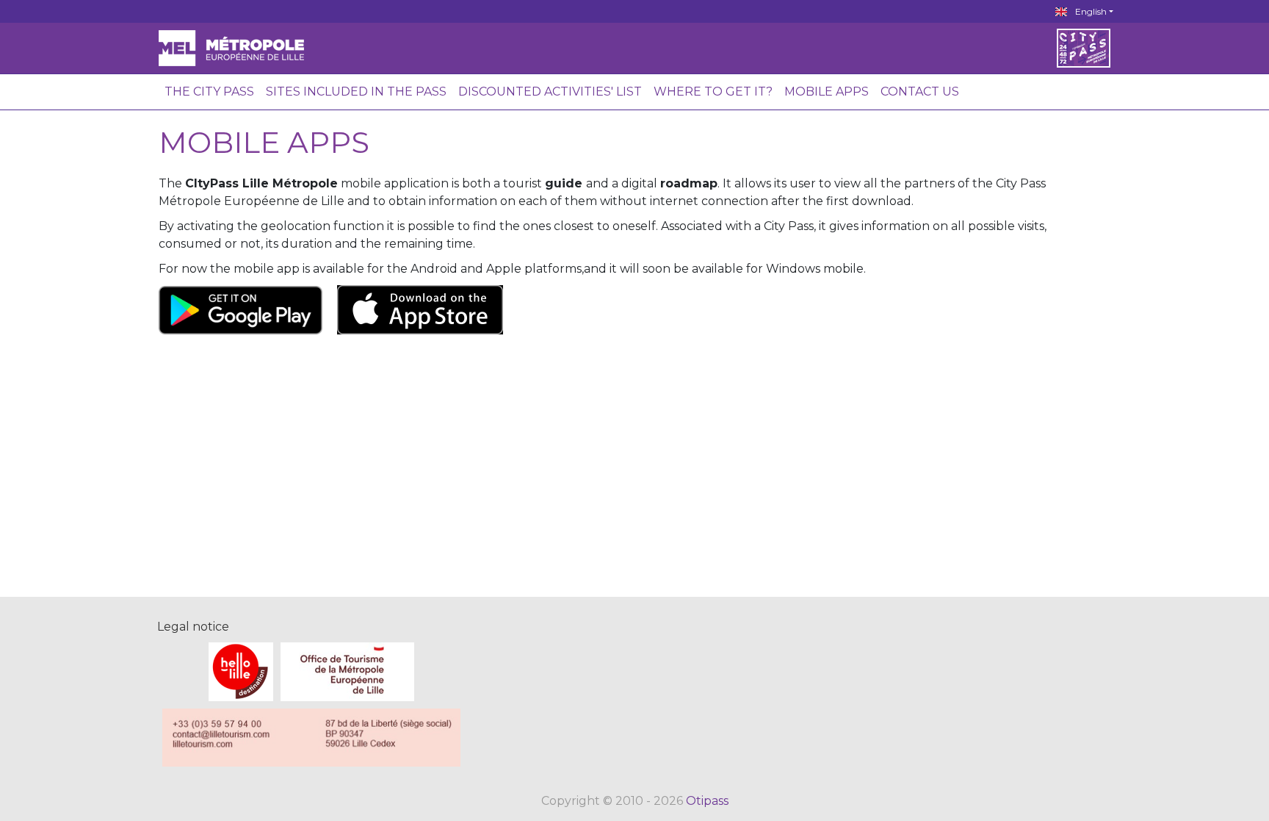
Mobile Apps (826, 91)
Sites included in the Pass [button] (356, 91)
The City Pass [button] (209, 91)
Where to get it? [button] (713, 91)
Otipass (707, 801)
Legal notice (193, 627)
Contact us (920, 91)
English (1090, 11)
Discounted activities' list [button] (550, 91)
